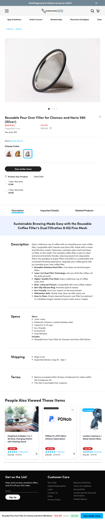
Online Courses (36, 19)
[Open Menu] (7, 10)
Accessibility (79, 489)
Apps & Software (14, 19)
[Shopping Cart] (98, 11)
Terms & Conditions (82, 485)
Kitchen (19, 29)
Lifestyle (9, 29)
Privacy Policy (54, 499)
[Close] (96, 3)
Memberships (56, 19)
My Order (52, 482)
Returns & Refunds (82, 482)
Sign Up (12, 497)
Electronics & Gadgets (79, 19)
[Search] (92, 10)
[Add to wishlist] (100, 116)
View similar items (23, 169)
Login (50, 489)
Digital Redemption (57, 485)
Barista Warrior (16, 140)
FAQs (50, 496)
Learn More (39, 176)
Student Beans (80, 499)
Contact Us (53, 492)
